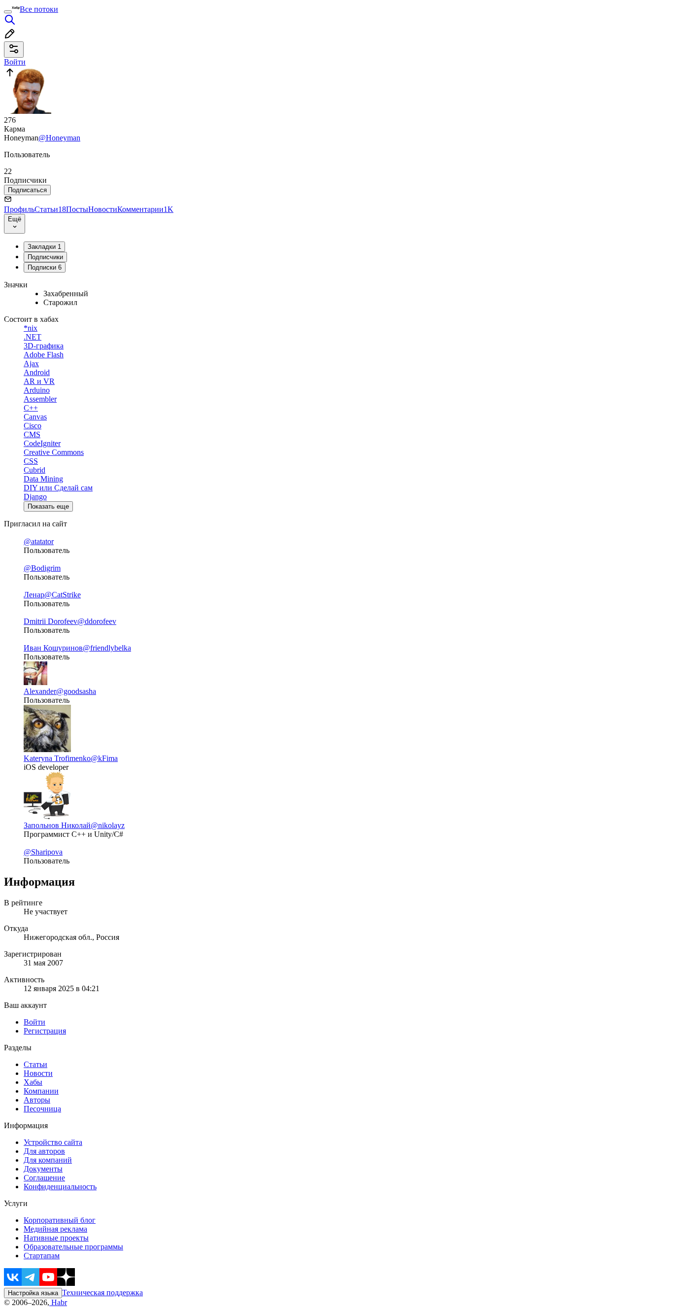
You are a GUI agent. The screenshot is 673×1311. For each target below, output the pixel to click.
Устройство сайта (53, 1142)
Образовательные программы (73, 1246)
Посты (77, 209)
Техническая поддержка (102, 1292)
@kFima (104, 758)
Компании (41, 1091)
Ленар (34, 594)
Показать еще (48, 506)
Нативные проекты (56, 1238)
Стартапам (42, 1255)
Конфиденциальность (60, 1186)
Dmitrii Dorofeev (50, 621)
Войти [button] (15, 62)
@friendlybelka (107, 648)
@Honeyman (59, 138)
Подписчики (45, 257)
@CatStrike (62, 594)
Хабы (33, 1082)
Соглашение (44, 1177)
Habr (58, 1302)
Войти (34, 1022)
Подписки (45, 267)
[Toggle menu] (8, 11)
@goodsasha (76, 691)
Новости (102, 209)
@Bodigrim (42, 568)
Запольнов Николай (57, 825)
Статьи (50, 209)
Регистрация (45, 1031)
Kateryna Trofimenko (57, 758)
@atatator (39, 541)
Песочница (42, 1108)
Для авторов (44, 1151)
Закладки (44, 246)
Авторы (37, 1100)
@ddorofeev (96, 621)
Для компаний (48, 1160)
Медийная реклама (55, 1229)
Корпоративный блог (60, 1220)
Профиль (19, 209)
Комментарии (145, 209)
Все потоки (39, 9)
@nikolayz (108, 825)
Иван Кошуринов (53, 648)
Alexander (40, 691)
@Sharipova (43, 852)
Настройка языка (33, 1293)
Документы (43, 1169)
